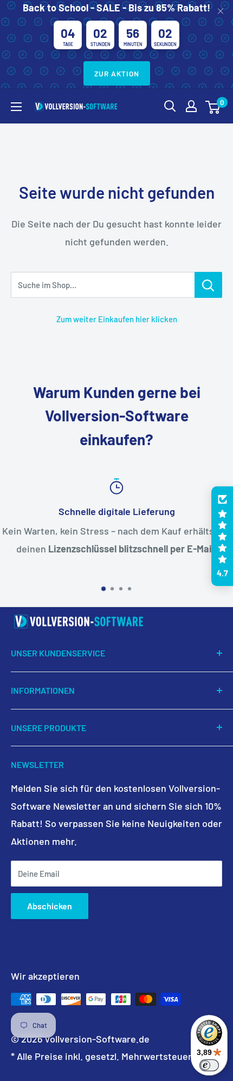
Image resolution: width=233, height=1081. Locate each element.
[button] (222, 536)
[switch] (209, 1065)
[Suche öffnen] (170, 106)
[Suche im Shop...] (208, 285)
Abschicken (49, 906)
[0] (213, 106)
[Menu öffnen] (16, 106)
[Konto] (191, 106)
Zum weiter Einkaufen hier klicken (116, 319)
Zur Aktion (116, 73)
